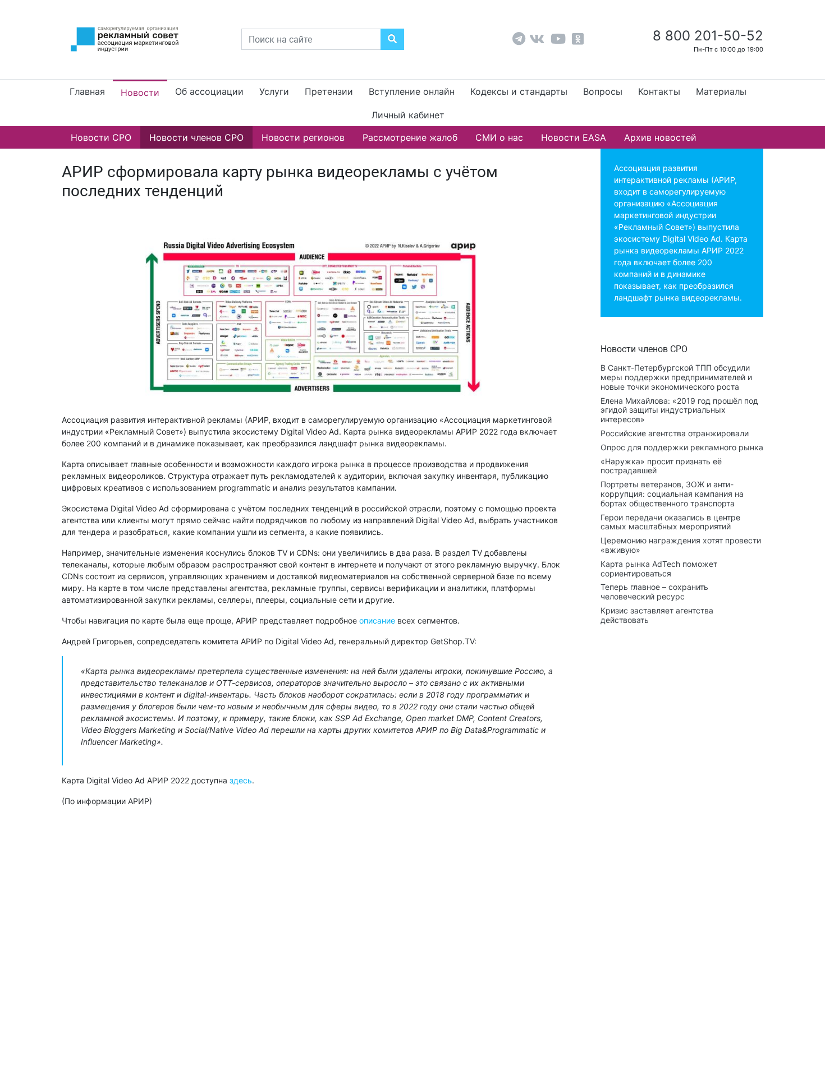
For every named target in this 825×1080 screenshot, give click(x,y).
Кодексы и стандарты (518, 91)
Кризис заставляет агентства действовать (657, 615)
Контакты (659, 91)
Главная (87, 91)
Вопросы (602, 91)
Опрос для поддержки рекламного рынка (682, 447)
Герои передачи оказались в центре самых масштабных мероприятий (670, 522)
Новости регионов (303, 137)
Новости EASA (573, 137)
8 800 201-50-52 (706, 35)
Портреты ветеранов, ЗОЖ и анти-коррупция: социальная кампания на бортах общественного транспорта (672, 493)
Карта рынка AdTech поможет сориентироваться (659, 568)
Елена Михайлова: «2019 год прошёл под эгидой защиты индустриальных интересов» (679, 410)
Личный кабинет (408, 115)
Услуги (274, 91)
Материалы (721, 91)
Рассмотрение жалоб (410, 137)
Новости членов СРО (196, 137)
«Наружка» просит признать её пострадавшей (661, 466)
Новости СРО (101, 137)
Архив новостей (660, 137)
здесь (241, 780)
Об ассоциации (209, 91)
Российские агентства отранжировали (675, 433)
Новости (140, 92)
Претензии (329, 91)
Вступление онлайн (412, 91)
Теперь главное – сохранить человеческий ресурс (654, 591)
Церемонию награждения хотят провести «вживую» (681, 545)
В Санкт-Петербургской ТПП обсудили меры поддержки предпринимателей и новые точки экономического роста (676, 377)
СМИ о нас (499, 137)
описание (377, 620)
